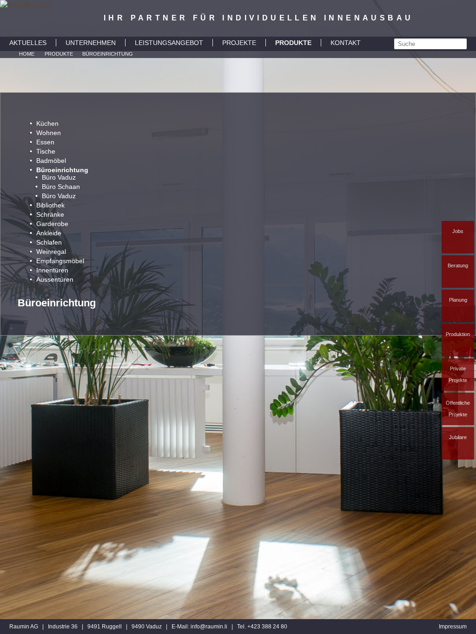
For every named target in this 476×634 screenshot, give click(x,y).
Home (26, 54)
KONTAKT (346, 42)
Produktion (458, 334)
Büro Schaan (61, 186)
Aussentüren (54, 279)
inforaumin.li (209, 626)
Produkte (59, 54)
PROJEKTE (239, 42)
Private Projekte (458, 374)
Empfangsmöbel (60, 261)
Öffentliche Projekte (458, 408)
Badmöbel (51, 160)
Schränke (50, 214)
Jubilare (458, 437)
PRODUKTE (293, 42)
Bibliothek (50, 205)
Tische (45, 151)
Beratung (458, 265)
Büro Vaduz (59, 177)
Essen (45, 142)
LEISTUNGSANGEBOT (169, 42)
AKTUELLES (27, 42)
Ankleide (48, 233)
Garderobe (52, 223)
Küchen (47, 123)
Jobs (457, 231)
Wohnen (48, 132)
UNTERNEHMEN (91, 42)
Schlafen (49, 242)
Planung (458, 300)
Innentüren (52, 270)
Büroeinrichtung (107, 54)
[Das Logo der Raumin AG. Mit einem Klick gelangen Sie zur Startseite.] (26, 18)
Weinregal (51, 251)
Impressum (453, 626)
